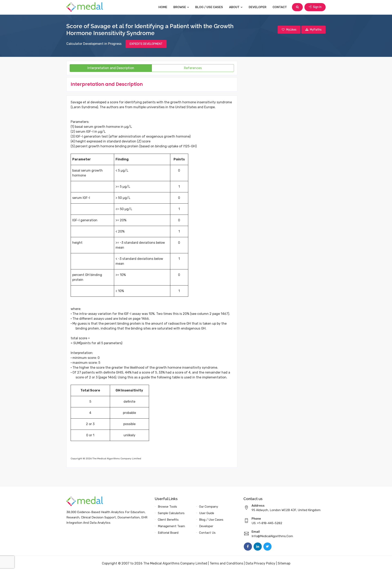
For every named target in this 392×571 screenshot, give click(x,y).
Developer (257, 7)
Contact (280, 7)
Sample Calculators (171, 513)
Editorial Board (168, 533)
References (193, 68)
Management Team (171, 526)
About (234, 7)
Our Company (208, 506)
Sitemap (284, 563)
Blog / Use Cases (209, 7)
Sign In (317, 7)
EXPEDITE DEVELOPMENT (146, 44)
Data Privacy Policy (260, 563)
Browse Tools (167, 506)
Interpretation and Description (110, 68)
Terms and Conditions (226, 563)
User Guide (206, 513)
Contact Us (207, 533)
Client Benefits (168, 519)
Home (162, 7)
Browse (180, 7)
